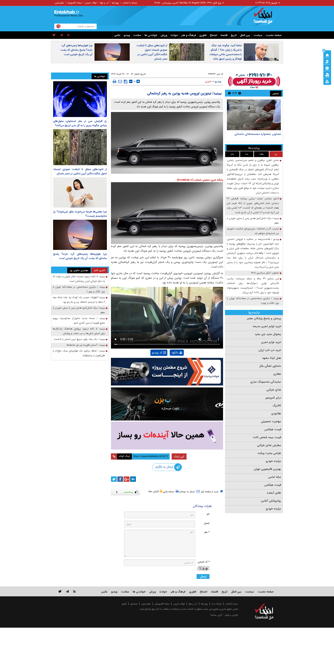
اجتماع (213, 35)
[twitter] (54, 35)
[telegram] (61, 35)
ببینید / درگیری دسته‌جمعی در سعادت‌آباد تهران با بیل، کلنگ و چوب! (253, 300)
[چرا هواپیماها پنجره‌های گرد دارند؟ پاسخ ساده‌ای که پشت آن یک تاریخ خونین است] (80, 235)
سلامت (137, 35)
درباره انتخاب (231, 604)
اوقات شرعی (91, 3)
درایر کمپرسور (273, 397)
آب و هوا (104, 3)
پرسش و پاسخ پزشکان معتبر (264, 318)
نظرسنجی (59, 3)
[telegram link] (67, 591)
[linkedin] (133, 479)
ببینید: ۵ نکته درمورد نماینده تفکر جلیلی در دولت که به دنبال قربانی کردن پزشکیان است (79, 278)
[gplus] (127, 479)
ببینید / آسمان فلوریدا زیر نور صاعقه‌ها (86, 345)
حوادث (174, 35)
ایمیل (207, 523)
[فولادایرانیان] (167, 371)
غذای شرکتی (274, 389)
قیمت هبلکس (272, 429)
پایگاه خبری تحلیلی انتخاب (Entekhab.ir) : (199, 180)
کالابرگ (277, 405)
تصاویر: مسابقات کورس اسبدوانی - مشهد (255, 134)
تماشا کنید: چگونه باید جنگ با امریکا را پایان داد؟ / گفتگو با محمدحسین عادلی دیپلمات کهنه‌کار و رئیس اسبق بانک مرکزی (226, 54)
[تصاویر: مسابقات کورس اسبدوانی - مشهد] (254, 114)
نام (208, 514)
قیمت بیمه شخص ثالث (267, 437)
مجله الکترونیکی (161, 604)
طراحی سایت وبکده (269, 453)
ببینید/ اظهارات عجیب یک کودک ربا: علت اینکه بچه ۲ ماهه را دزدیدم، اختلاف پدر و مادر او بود (79, 299)
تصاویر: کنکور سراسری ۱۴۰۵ (265, 273)
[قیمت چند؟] (327, 61)
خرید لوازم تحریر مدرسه (267, 326)
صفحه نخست (273, 35)
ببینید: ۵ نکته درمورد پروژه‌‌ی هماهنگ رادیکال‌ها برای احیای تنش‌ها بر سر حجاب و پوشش (79, 331)
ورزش (164, 35)
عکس (117, 35)
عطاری (277, 374)
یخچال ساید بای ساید (268, 334)
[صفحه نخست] (327, 55)
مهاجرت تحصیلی (271, 421)
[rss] (68, 35)
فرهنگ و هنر (188, 35)
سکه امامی (274, 477)
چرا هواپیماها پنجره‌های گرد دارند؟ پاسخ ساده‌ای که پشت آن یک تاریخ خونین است (76, 49)
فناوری (202, 35)
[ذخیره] (125, 82)
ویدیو (127, 35)
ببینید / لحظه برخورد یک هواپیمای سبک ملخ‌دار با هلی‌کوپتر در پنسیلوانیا (79, 353)
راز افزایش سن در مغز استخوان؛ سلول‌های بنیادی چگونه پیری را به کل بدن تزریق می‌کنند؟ (80, 123)
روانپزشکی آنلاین (271, 500)
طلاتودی (276, 413)
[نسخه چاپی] (114, 81)
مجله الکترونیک (74, 3)
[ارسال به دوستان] (120, 81)
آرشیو (124, 604)
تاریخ (234, 35)
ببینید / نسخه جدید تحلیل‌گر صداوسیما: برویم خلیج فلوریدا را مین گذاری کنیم (79, 320)
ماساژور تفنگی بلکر (270, 366)
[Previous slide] (239, 93)
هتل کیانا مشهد (271, 358)
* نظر (207, 532)
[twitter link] (60, 591)
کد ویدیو (157, 352)
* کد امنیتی (204, 562)
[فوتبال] (327, 68)
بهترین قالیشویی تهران (267, 469)
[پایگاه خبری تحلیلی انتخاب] (266, 17)
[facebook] (120, 479)
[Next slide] (229, 93)
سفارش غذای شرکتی (269, 445)
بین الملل (245, 35)
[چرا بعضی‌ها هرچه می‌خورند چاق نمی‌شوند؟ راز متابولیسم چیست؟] (80, 192)
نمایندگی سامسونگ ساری (265, 381)
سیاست (257, 35)
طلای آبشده (274, 493)
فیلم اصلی (170, 362)
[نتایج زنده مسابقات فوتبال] (327, 81)
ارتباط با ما (217, 604)
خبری (208, 81)
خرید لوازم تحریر (271, 342)
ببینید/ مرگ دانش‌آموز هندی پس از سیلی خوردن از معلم (253, 220)
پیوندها (115, 3)
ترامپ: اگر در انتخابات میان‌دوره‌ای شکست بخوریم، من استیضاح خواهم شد (253, 231)
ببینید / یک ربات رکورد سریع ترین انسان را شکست (79, 339)
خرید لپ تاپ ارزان (270, 350)
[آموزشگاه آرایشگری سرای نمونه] (167, 435)
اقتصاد (223, 35)
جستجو (133, 604)
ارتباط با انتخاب (129, 3)
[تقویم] (327, 74)
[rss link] (74, 591)
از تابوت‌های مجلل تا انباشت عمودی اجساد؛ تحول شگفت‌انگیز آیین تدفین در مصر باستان (151, 52)
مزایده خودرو (273, 461)
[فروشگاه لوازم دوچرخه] (167, 404)
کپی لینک (179, 456)
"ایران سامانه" (216, 615)
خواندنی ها (151, 35)
